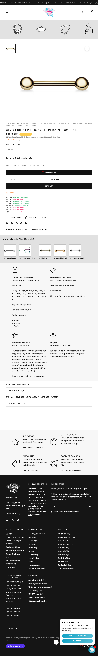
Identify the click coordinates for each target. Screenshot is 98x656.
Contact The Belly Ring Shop (15, 537)
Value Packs (26, 470)
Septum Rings (32, 547)
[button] (91, 649)
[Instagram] (14, 520)
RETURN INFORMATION (15, 390)
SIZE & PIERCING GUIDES (15, 576)
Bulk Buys (34, 470)
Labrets (30, 561)
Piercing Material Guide (13, 588)
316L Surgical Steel (76, 258)
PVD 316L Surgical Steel (28, 258)
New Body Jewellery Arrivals (37, 534)
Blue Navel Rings (63, 547)
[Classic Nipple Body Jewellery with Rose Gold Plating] (60, 250)
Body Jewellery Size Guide (14, 582)
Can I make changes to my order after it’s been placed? (32, 397)
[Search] (87, 12)
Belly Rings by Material (13, 608)
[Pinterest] (17, 223)
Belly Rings (32, 537)
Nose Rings (32, 544)
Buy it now (49, 186)
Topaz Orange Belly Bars (66, 568)
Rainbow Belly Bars (64, 565)
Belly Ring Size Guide (13, 585)
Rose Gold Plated (60, 258)
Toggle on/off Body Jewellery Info (19, 158)
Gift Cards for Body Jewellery (37, 601)
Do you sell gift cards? (17, 403)
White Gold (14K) (10, 258)
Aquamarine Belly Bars (65, 544)
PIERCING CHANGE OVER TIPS (18, 384)
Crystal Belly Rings (64, 534)
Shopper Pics (38, 447)
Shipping (46, 137)
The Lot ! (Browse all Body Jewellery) (40, 587)
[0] (90, 12)
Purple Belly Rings (64, 558)
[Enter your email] (89, 506)
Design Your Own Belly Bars (37, 597)
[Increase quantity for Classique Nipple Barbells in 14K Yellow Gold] (14, 179)
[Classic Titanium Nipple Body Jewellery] (28, 250)
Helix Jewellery (33, 554)
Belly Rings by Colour (13, 612)
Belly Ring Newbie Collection (37, 583)
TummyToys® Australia (13, 560)
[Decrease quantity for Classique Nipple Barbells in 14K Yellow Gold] (8, 179)
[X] (12, 223)
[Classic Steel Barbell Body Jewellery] (76, 250)
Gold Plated (43, 258)
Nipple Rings (32, 540)
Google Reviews (28, 447)
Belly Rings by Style (12, 615)
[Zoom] (87, 48)
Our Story (9, 534)
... (6, 605)
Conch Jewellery (33, 558)
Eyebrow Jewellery (34, 565)
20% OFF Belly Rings (35, 590)
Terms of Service (11, 564)
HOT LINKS (32, 575)
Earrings (31, 551)
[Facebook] (7, 223)
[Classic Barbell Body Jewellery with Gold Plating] (45, 250)
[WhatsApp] (21, 223)
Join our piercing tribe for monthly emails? (66, 512)
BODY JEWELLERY (36, 529)
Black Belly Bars (63, 540)
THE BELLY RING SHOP (15, 529)
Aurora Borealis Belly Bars (66, 537)
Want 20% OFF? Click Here (18, 3)
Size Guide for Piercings (13, 547)
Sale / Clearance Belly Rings (37, 580)
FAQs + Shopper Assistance (15, 550)
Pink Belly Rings (63, 554)
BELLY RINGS (63, 529)
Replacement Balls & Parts (36, 568)
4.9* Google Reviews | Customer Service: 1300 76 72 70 (53, 3)
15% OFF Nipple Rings (35, 594)
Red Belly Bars (63, 561)
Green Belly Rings (64, 551)
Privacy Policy (10, 567)
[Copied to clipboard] (26, 223)
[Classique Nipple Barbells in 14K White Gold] (10, 250)
